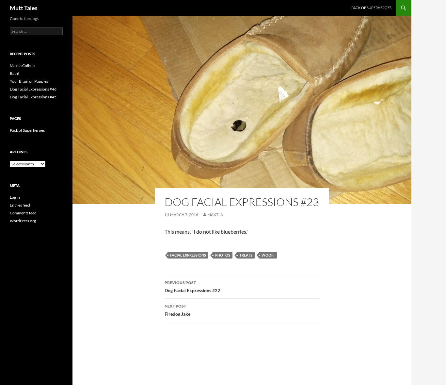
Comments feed (23, 212)
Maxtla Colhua (22, 65)
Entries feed (20, 205)
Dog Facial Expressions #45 (33, 96)
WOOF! (268, 255)
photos (222, 255)
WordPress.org (23, 220)
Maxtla (215, 214)
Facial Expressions (188, 255)
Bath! (14, 73)
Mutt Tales (24, 7)
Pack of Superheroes (371, 8)
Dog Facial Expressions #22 (192, 286)
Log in (15, 197)
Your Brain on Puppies (29, 81)
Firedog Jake (177, 310)
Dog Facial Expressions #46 (33, 89)
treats (245, 255)
